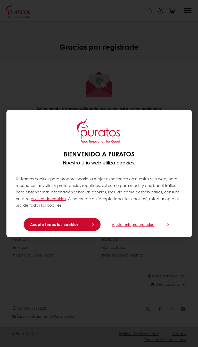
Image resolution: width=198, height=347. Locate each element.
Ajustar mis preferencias (133, 224)
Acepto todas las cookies (54, 224)
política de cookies (48, 198)
